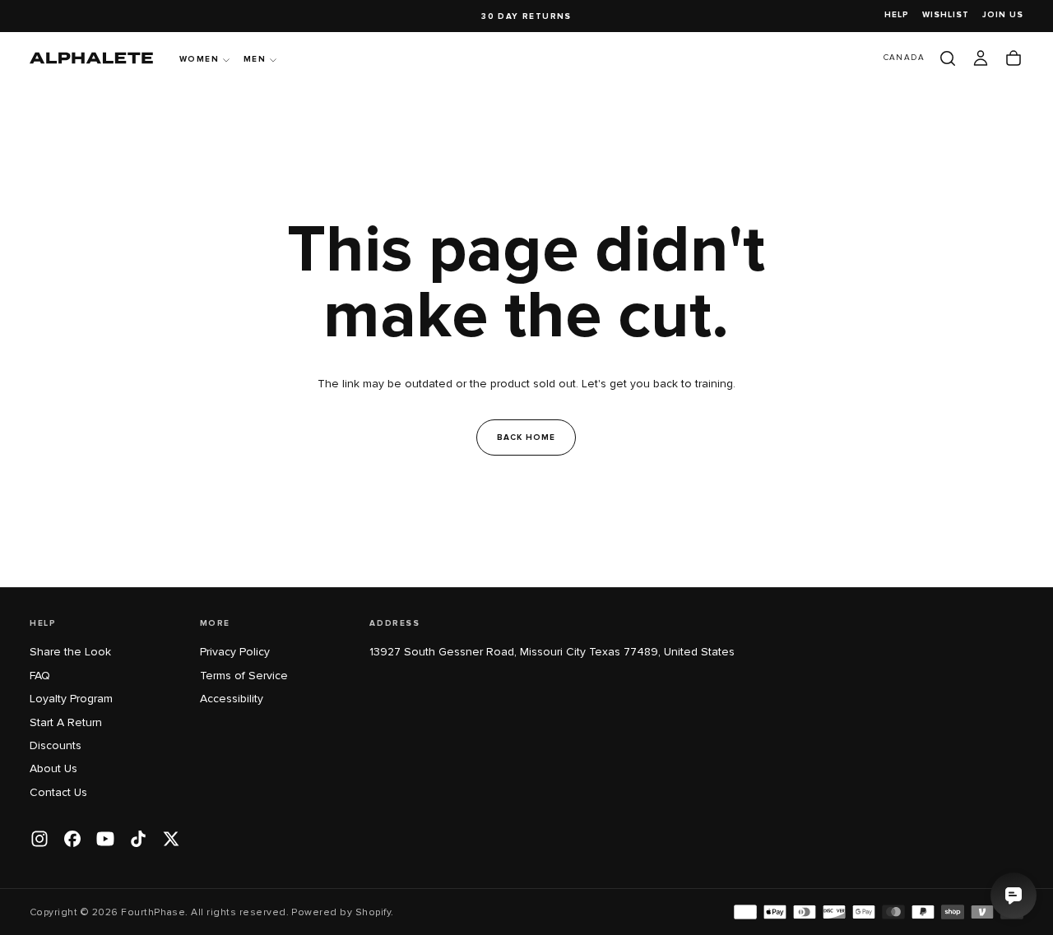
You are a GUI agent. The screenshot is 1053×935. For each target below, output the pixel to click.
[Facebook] (72, 839)
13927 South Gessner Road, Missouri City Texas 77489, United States (552, 652)
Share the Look (70, 652)
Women (199, 59)
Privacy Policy (235, 652)
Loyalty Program (71, 699)
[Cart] (1013, 58)
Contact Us (58, 792)
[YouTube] (105, 839)
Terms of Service (244, 676)
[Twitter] (171, 839)
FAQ (40, 676)
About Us (53, 768)
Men (255, 59)
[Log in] (980, 58)
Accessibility (231, 699)
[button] (904, 58)
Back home (526, 437)
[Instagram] (39, 839)
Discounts (55, 745)
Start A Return (66, 722)
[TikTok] (138, 839)
